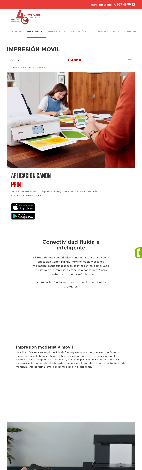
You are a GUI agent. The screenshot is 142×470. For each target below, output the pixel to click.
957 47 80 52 (125, 4)
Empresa (16, 31)
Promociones (55, 31)
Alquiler (103, 31)
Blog (116, 31)
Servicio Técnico (80, 31)
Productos (33, 31)
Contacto (130, 31)
